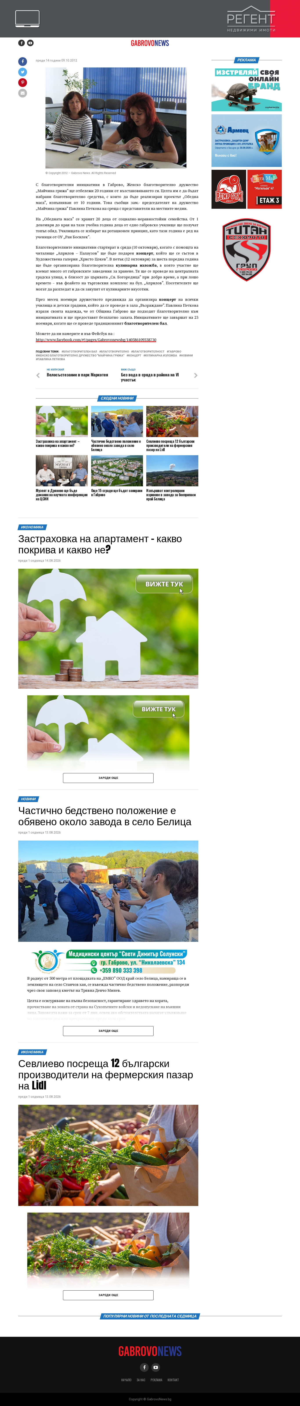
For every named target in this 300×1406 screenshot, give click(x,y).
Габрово (174, 351)
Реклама (156, 1380)
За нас (141, 1380)
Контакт (173, 1380)
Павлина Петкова (51, 359)
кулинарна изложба (161, 355)
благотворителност (148, 351)
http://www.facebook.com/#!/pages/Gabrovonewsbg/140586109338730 (96, 339)
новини (187, 355)
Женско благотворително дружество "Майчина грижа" (81, 355)
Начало (126, 1380)
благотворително (115, 351)
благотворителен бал (80, 351)
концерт (134, 355)
